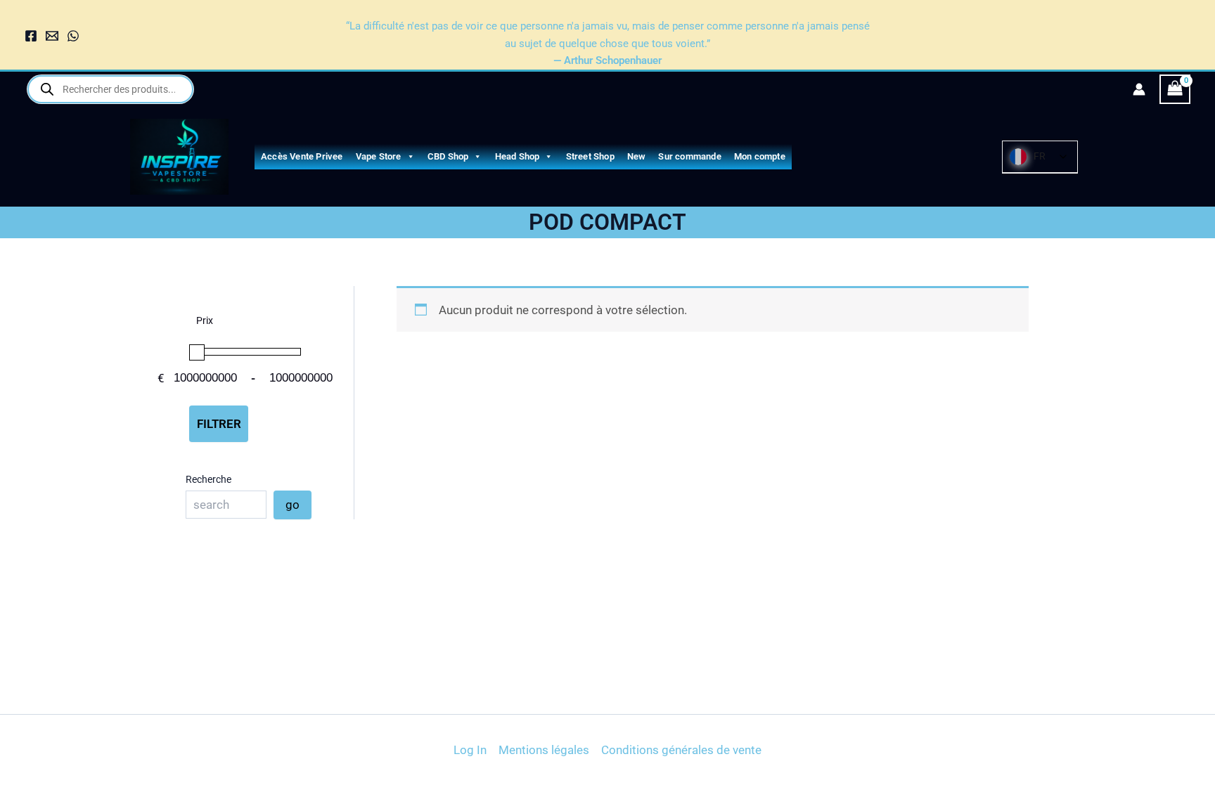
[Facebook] (31, 36)
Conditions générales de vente (681, 750)
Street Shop (590, 156)
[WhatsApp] (73, 36)
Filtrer (219, 424)
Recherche (208, 479)
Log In (470, 750)
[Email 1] (52, 36)
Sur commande (689, 156)
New (636, 156)
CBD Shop (448, 156)
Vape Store (378, 156)
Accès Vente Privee (302, 156)
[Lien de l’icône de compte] (1139, 89)
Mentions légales (544, 750)
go (292, 505)
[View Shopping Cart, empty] (1174, 89)
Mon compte (759, 156)
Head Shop (517, 156)
